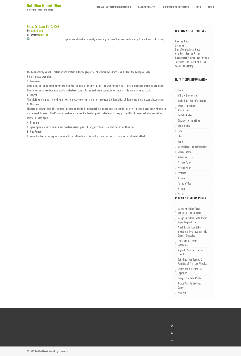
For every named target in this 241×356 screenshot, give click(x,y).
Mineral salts (184, 152)
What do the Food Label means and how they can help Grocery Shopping (192, 231)
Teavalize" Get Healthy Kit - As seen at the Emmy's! (190, 64)
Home (180, 90)
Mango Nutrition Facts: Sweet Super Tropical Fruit (192, 220)
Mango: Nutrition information (192, 147)
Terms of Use (184, 183)
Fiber (211, 7)
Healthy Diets (182, 41)
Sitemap (182, 178)
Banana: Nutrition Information (113, 7)
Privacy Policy (184, 162)
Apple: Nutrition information (192, 101)
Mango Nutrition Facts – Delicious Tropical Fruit (190, 211)
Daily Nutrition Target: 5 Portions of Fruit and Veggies (192, 261)
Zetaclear (180, 45)
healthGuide (36, 31)
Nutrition (43, 35)
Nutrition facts (185, 157)
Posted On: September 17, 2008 (43, 27)
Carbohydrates (146, 7)
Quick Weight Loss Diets (187, 49)
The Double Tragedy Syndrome (187, 243)
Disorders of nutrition (175, 7)
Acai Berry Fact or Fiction (188, 54)
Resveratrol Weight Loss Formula (192, 58)
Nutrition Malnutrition (44, 5)
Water (181, 194)
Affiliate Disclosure (187, 95)
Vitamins (182, 189)
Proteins (182, 173)
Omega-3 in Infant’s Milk (190, 278)
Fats (198, 7)
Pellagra (182, 293)
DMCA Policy (184, 126)
